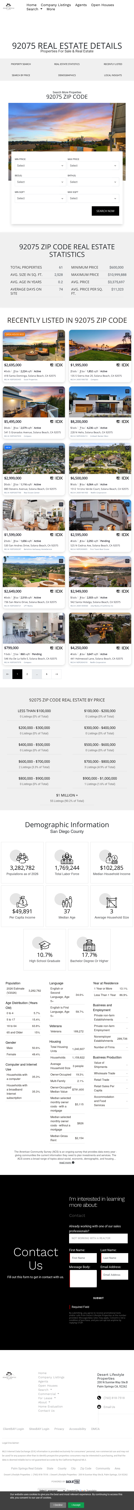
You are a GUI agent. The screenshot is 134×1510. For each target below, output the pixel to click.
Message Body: (79, 1267)
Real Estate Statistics (67, 64)
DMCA (95, 1429)
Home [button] (32, 5)
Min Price (20, 159)
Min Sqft (20, 191)
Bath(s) (72, 175)
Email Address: (110, 1267)
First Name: (77, 1250)
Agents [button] (81, 5)
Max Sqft (73, 191)
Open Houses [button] (102, 5)
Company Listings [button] (56, 5)
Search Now (105, 211)
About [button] (43, 1402)
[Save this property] (61, 335)
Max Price (73, 159)
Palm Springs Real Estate (26, 1468)
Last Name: (108, 1250)
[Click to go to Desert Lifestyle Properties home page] (9, 6)
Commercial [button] (47, 1394)
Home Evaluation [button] (50, 1406)
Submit (98, 1298)
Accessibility (77, 1429)
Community (103, 1468)
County (62, 1468)
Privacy (59, 1429)
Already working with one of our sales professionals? (95, 1228)
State (50, 1468)
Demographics (67, 75)
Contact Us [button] (46, 1410)
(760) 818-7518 (114, 1398)
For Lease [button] (45, 1398)
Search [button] (33, 9)
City (73, 1468)
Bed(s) (18, 175)
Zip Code (85, 1468)
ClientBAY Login (13, 1429)
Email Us (109, 1407)
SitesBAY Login (39, 1429)
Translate (91, 1490)
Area (117, 1468)
